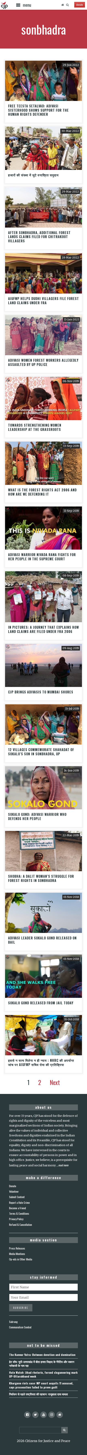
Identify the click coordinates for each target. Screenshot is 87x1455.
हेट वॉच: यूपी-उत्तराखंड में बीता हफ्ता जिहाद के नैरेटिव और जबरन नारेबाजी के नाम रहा (41, 1364)
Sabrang (13, 1322)
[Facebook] (27, 1415)
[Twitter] (35, 1415)
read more (63, 1165)
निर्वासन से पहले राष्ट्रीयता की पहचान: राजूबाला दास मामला (38, 1394)
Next (55, 1082)
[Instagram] (51, 1415)
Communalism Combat (20, 1327)
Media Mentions (17, 1254)
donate (79, 4)
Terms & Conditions (19, 1213)
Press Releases (17, 1248)
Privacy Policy (16, 1219)
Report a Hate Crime (19, 1203)
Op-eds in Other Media (20, 1259)
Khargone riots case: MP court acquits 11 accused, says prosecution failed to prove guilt (41, 1385)
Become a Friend (17, 1208)
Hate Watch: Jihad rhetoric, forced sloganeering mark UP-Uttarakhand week (43, 1374)
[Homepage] (62, 5)
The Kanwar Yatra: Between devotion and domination (42, 1354)
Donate (12, 1186)
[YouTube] (43, 1415)
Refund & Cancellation (20, 1225)
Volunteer (14, 1191)
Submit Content (17, 1197)
